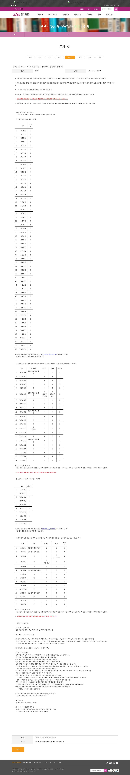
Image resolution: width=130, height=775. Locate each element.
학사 (39, 57)
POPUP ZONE (18, 9)
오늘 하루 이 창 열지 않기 (109, 5)
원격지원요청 (57, 762)
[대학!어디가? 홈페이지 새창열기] (113, 770)
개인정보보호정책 (16, 762)
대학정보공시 (48, 762)
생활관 (70, 57)
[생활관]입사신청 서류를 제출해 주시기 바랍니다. (49, 741)
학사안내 (77, 14)
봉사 (90, 57)
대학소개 (40, 14)
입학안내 (66, 14)
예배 (59, 57)
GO (116, 9)
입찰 (99, 57)
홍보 (99, 14)
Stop (11, 5)
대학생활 (89, 14)
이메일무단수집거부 (28, 762)
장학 (49, 57)
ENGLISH (96, 9)
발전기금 (109, 14)
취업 (80, 57)
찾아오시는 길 (39, 762)
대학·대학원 (52, 14)
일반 (30, 57)
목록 (18, 749)
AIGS (89, 9)
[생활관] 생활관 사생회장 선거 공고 (45, 737)
